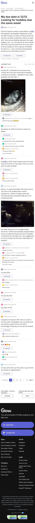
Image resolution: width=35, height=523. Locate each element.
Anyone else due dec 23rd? (26, 392)
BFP (32, 31)
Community (9, 8)
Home (2, 8)
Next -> (28, 396)
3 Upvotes (7, 348)
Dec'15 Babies (19, 8)
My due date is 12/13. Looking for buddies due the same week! (17, 11)
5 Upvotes (7, 244)
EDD (5, 161)
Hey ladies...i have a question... (8, 392)
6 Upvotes (7, 114)
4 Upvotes (7, 276)
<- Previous (7, 396)
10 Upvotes (8, 55)
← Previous (5, 380)
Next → (31, 380)
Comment (20, 55)
